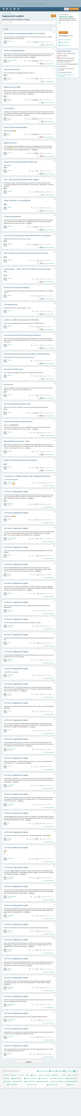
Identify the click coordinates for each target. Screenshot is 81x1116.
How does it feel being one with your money (18, 422)
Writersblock (10, 659)
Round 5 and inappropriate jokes (14, 50)
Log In (66, 9)
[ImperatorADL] (5, 626)
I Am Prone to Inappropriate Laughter (16, 492)
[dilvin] (5, 823)
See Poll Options (14, 425)
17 (43, 839)
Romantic (56, 1075)
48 (43, 467)
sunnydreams (11, 858)
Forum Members (65, 42)
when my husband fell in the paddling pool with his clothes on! (19, 74)
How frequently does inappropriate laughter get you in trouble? (24, 33)
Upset (49, 1075)
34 (43, 969)
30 (43, 345)
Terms (76, 1071)
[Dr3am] (5, 575)
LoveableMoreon (11, 1019)
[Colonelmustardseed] (5, 61)
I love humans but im (10, 305)
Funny (10, 13)
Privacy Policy (68, 1071)
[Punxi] (5, 134)
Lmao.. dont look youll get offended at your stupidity (21, 180)
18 (34, 78)
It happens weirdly (8, 516)
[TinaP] (5, 78)
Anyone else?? (7, 166)
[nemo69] (5, 1054)
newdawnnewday (11, 1004)
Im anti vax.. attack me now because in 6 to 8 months (21, 320)
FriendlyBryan (11, 877)
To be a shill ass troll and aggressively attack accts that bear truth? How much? (23, 372)
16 (43, 60)
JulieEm (9, 838)
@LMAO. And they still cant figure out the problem (20, 460)
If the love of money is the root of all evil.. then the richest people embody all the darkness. (26, 408)
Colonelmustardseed (12, 60)
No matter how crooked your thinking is (17, 288)
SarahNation (10, 503)
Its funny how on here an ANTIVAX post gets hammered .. (23, 335)
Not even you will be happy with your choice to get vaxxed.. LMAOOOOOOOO (24, 323)
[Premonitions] (5, 1037)
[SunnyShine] (5, 988)
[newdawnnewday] (5, 1005)
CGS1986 (10, 41)
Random (34, 1075)
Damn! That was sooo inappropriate (15, 127)
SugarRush (10, 949)
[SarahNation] (5, 504)
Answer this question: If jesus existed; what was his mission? (19, 357)
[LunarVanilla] (5, 675)
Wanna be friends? (8, 130)
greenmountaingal (12, 896)
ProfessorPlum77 (12, 482)
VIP (13, 484)
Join (53, 15)
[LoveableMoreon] (5, 1020)
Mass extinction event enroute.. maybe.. (17, 441)
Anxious (42, 1075)
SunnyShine (10, 987)
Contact (52, 1071)
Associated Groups (66, 39)
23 (43, 395)
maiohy (9, 118)
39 (43, 413)
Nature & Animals (13, 1084)
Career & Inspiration (31, 1078)
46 (43, 244)
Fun (28, 1075)
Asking (76, 1075)
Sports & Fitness (32, 1084)
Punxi (9, 133)
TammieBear (10, 915)
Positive (7, 1075)
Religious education (10, 143)
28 (43, 227)
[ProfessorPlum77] (5, 483)
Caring (64, 1075)
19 (36, 504)
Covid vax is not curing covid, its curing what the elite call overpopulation (27, 236)
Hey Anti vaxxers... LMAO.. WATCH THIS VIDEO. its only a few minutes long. (27, 270)
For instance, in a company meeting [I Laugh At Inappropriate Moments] (27, 476)
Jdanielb (9, 170)
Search (7, 29)
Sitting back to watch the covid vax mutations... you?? (17, 308)
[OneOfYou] (5, 611)
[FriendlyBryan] (5, 878)
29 (32, 134)
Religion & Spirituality (72, 1081)
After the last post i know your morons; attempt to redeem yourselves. (27, 354)
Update (7, 1078)
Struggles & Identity (43, 1081)
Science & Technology (57, 1081)
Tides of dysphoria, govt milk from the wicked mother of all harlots (26, 253)
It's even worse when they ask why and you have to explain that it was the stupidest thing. (26, 927)
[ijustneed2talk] (5, 785)
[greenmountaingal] (5, 897)
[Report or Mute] (54, 32)
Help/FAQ (59, 1071)
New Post (64, 32)
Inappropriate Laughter (13, 16)
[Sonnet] (5, 969)
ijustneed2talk (11, 785)
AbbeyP (9, 99)
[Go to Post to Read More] (29, 853)
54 (43, 134)
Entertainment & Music (57, 1078)
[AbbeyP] (5, 100)
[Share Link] (40, 44)
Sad (70, 1075)
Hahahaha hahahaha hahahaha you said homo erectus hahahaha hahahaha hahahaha (25, 1016)
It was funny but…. (10, 108)
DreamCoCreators (12, 749)
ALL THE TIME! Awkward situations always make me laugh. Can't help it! (22, 622)
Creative (21, 1075)
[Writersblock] (5, 660)
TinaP (9, 78)
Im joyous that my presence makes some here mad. (21, 162)
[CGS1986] (5, 42)
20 (43, 519)
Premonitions (11, 1036)
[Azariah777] (5, 931)
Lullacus (9, 693)
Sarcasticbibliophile (12, 538)
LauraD (9, 642)
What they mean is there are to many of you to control (17, 240)
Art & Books (8, 1081)
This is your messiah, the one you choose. (17, 404)
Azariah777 (10, 930)
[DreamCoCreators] (5, 749)
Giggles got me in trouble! (12, 87)
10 (32, 60)
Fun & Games (5, 13)
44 (43, 858)
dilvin (9, 823)
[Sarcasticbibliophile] (5, 539)
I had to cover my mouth (12, 69)
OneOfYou (10, 610)
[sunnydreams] (5, 859)
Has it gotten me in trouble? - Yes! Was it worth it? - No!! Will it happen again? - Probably (26, 835)
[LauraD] (5, 643)
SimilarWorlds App (43, 1071)
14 (43, 118)
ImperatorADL (11, 625)
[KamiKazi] (5, 594)
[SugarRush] (5, 950)
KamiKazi (10, 593)
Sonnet (9, 968)
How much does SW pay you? (13, 369)
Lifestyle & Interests (72, 1078)
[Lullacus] (5, 694)
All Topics (71, 1084)
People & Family (17, 1078)
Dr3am (9, 574)
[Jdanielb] (5, 171)
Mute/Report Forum (66, 45)
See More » (29, 1062)
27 (35, 519)
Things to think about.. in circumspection (17, 201)
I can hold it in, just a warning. (11, 672)
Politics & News (18, 1081)
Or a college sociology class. (11, 479)
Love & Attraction (30, 1081)
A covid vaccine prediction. (12, 216)
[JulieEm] (5, 839)
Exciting (14, 1075)
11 (43, 41)
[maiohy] (5, 119)
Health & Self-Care (53, 1084)
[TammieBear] (5, 916)
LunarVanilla (10, 674)
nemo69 (9, 1053)
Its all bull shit (8, 385)
